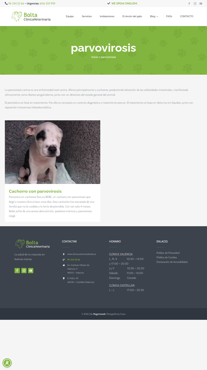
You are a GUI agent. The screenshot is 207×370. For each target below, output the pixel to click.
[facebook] (189, 3)
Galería (58, 152)
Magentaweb (99, 314)
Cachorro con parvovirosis (47, 152)
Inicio (94, 57)
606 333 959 (47, 3)
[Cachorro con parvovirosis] (52, 152)
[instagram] (195, 3)
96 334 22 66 (16, 3)
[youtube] (201, 3)
